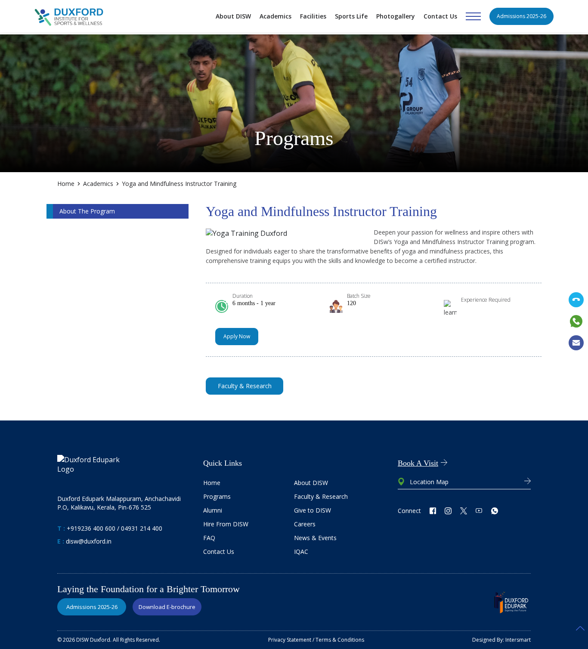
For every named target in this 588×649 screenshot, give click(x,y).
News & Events (315, 538)
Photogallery (395, 16)
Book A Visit (418, 463)
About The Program (87, 211)
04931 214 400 (141, 528)
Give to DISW (312, 510)
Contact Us (440, 16)
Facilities (313, 16)
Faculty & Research (321, 496)
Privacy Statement (289, 639)
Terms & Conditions (340, 639)
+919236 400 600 (91, 528)
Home (65, 184)
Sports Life (351, 16)
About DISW (233, 16)
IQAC (301, 551)
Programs (217, 496)
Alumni (212, 510)
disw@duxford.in (88, 541)
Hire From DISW (225, 524)
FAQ (209, 538)
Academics (275, 16)
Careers (305, 524)
